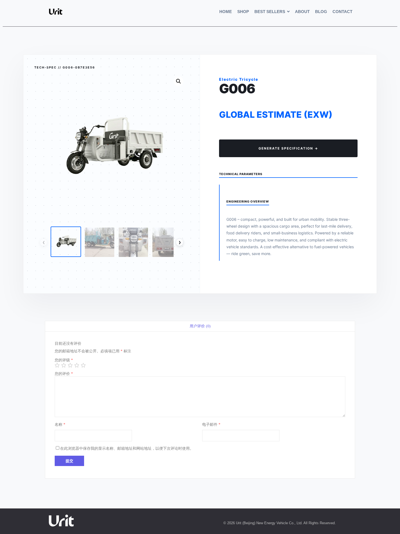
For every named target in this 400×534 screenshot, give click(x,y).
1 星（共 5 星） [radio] (57, 365)
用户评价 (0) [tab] (200, 326)
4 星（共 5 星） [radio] (76, 365)
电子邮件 (211, 425)
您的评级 (64, 360)
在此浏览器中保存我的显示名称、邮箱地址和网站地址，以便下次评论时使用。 (126, 448)
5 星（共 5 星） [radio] (83, 365)
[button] (178, 81)
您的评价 (64, 374)
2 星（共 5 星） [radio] (63, 365)
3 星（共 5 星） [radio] (70, 365)
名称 (60, 425)
